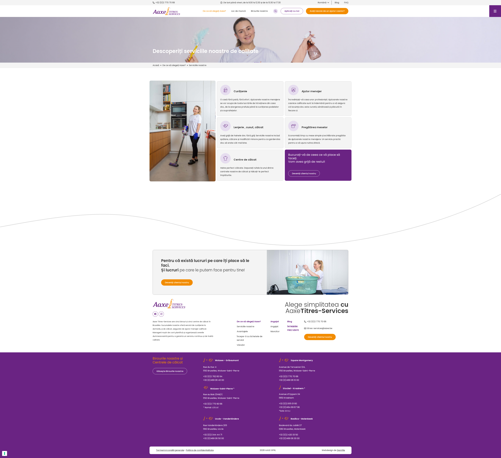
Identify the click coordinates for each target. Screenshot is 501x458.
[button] (323, 3)
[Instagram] (161, 314)
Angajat (274, 326)
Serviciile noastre (245, 326)
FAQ (346, 2)
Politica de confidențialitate (200, 450)
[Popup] (275, 11)
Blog (337, 2)
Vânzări (241, 345)
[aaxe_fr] (166, 11)
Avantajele (242, 331)
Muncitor (275, 331)
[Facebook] (155, 314)
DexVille (341, 450)
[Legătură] (250, 99)
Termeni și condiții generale (170, 450)
